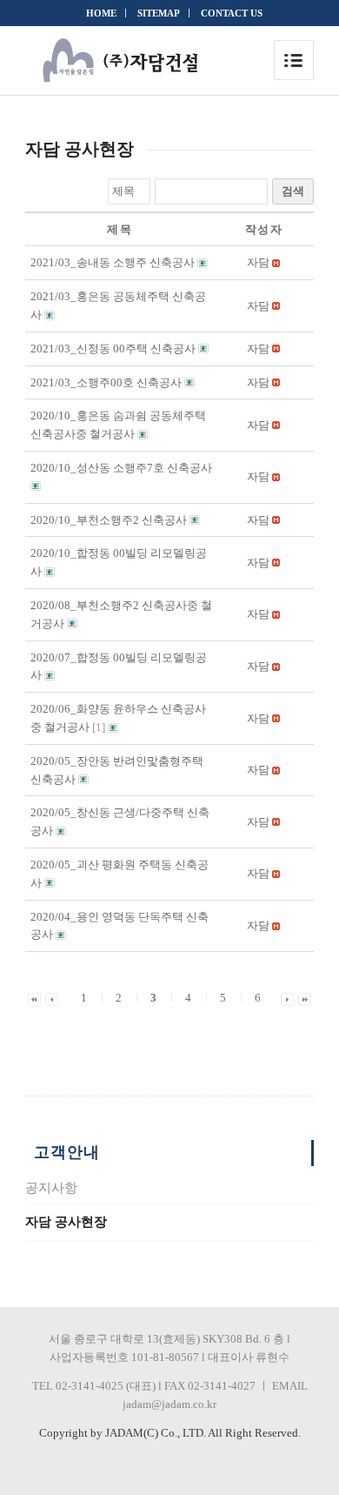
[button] (258, 262)
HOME (101, 13)
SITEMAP (158, 13)
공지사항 (51, 1188)
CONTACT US (232, 13)
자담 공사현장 (66, 1222)
